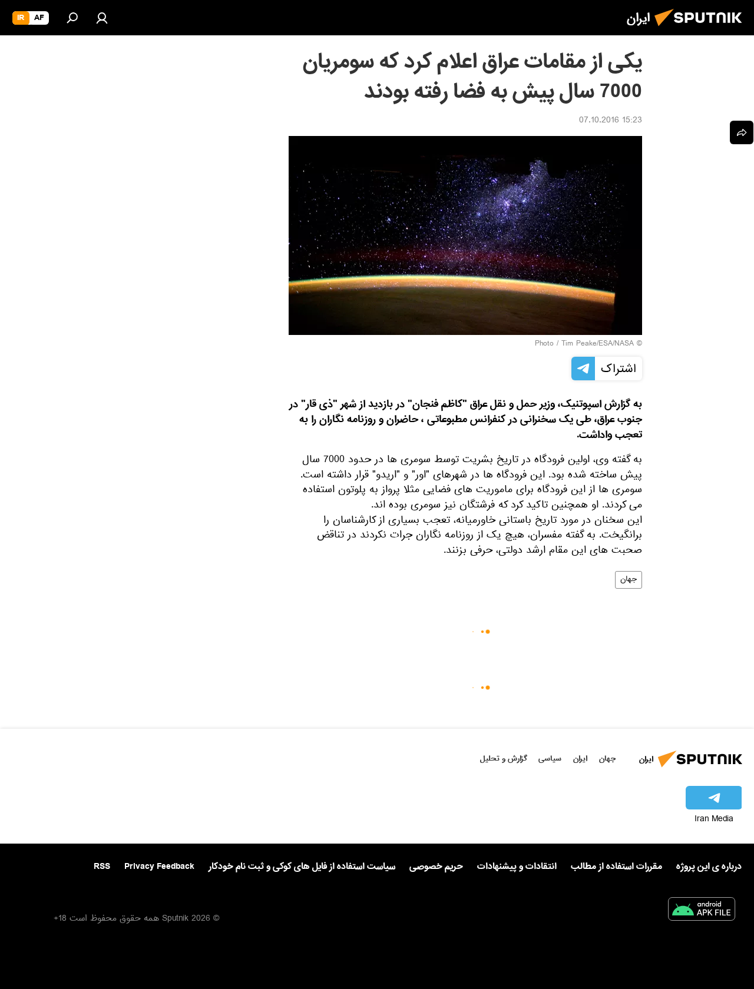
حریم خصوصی (436, 866)
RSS (102, 866)
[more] (741, 132)
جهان (628, 580)
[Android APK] (702, 911)
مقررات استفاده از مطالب (616, 866)
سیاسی (549, 758)
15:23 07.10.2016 (610, 121)
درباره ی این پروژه (709, 866)
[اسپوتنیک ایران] (701, 29)
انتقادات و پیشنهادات (517, 866)
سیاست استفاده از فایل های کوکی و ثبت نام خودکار (302, 866)
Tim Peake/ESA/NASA (597, 344)
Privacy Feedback (159, 866)
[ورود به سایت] (102, 17)
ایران (580, 758)
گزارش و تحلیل (503, 758)
